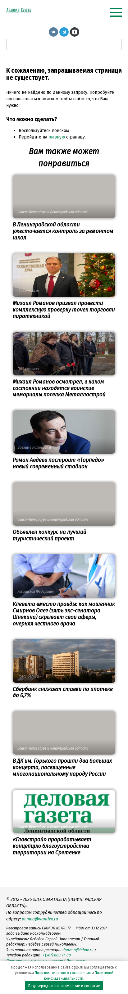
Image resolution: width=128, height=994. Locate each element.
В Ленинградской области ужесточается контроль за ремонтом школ (63, 231)
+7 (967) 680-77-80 (56, 955)
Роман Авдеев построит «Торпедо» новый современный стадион (58, 463)
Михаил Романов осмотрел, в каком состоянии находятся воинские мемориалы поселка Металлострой (59, 388)
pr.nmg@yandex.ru (40, 919)
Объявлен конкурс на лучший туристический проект (49, 535)
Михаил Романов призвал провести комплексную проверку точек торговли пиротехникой (64, 309)
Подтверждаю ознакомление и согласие (64, 985)
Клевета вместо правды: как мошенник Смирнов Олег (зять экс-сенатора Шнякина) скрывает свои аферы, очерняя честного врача (64, 613)
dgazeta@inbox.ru (78, 949)
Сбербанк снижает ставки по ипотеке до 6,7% (63, 692)
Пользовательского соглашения (63, 972)
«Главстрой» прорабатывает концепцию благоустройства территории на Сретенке (52, 846)
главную (56, 137)
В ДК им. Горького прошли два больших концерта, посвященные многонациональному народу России (62, 767)
